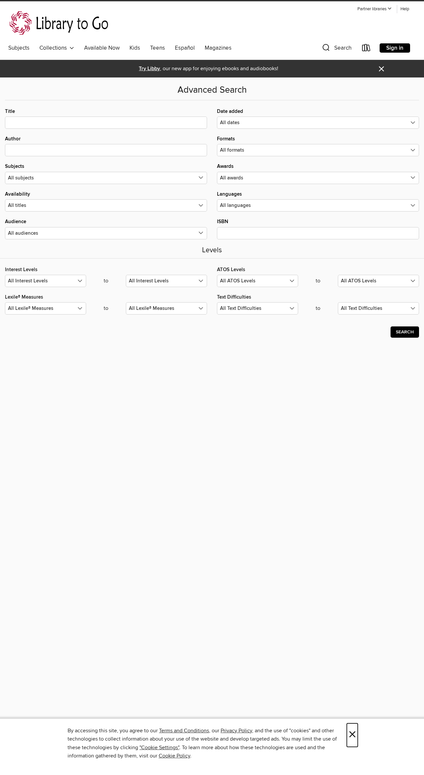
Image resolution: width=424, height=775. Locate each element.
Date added (230, 111)
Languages (229, 194)
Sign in (394, 48)
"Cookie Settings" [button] (159, 747)
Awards (225, 166)
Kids (135, 48)
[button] (374, 9)
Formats (226, 139)
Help (404, 9)
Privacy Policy (236, 730)
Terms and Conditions (184, 730)
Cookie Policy (174, 755)
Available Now (102, 48)
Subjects (18, 48)
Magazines (218, 48)
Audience (15, 221)
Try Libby (149, 68)
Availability (17, 194)
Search (405, 332)
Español (185, 48)
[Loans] (366, 49)
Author (13, 139)
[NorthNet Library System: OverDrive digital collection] (60, 22)
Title (10, 111)
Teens (157, 48)
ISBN (222, 221)
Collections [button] (54, 48)
